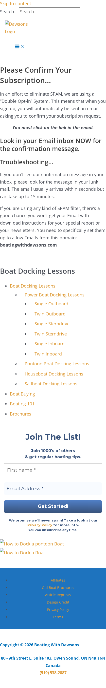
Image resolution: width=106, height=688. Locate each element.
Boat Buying (22, 394)
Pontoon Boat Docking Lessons (57, 364)
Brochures (20, 414)
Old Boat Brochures (58, 587)
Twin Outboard (50, 314)
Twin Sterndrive (51, 334)
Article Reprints (58, 594)
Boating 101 (22, 404)
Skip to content (15, 3)
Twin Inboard (48, 354)
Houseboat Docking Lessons (54, 374)
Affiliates (58, 580)
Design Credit (58, 602)
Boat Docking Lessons (32, 286)
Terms (58, 617)
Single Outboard (51, 304)
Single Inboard (50, 344)
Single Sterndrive (52, 324)
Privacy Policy (39, 525)
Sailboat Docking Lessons (51, 384)
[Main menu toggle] (20, 47)
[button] (6, 38)
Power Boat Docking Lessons (55, 295)
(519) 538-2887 (53, 672)
